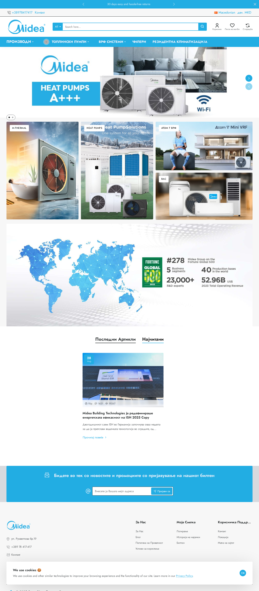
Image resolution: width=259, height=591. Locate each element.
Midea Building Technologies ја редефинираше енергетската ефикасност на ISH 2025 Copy (118, 415)
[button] (83, 4)
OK (243, 573)
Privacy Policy (184, 576)
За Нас (141, 522)
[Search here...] (202, 26)
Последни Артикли (115, 339)
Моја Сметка (186, 522)
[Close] (255, 4)
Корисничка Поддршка (235, 522)
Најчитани (153, 339)
